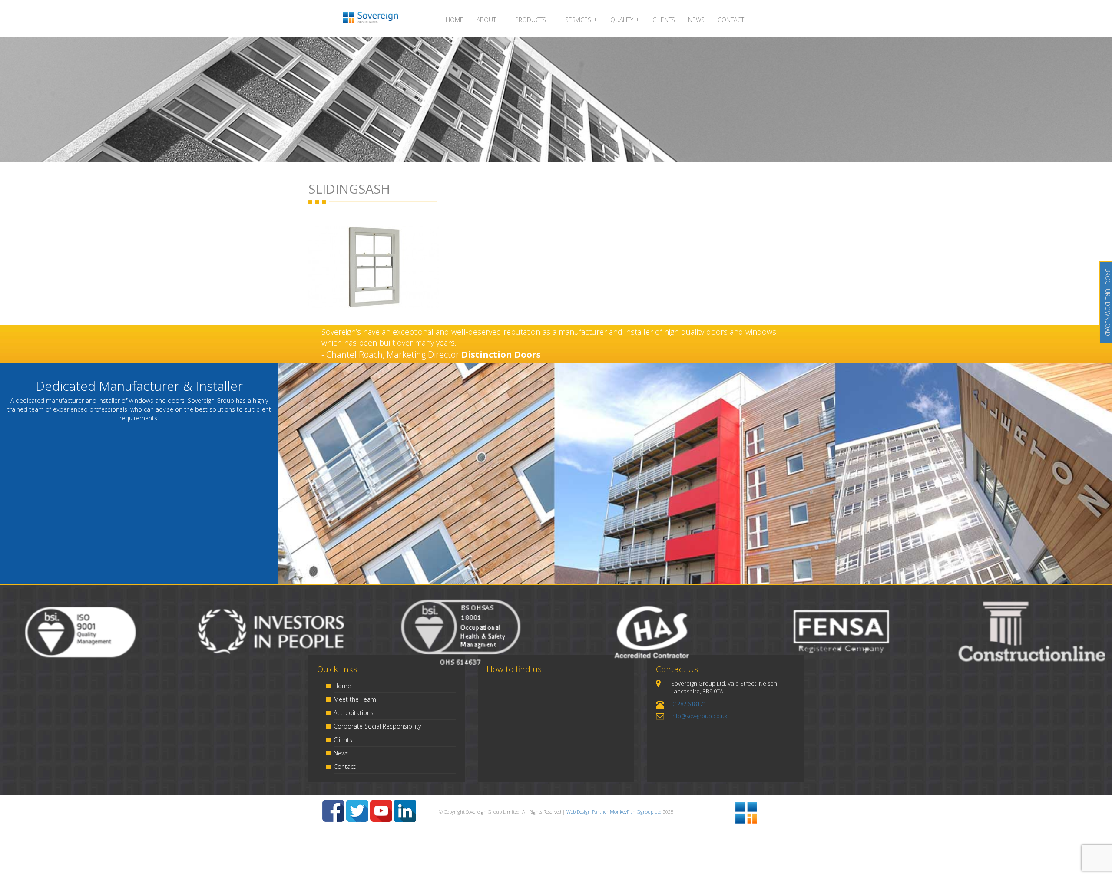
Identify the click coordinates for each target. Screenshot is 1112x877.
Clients (343, 739)
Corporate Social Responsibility (377, 726)
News (341, 753)
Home (342, 686)
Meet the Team (355, 699)
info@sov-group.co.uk (699, 716)
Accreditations (354, 713)
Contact (345, 766)
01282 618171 (688, 704)
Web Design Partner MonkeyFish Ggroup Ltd (614, 811)
